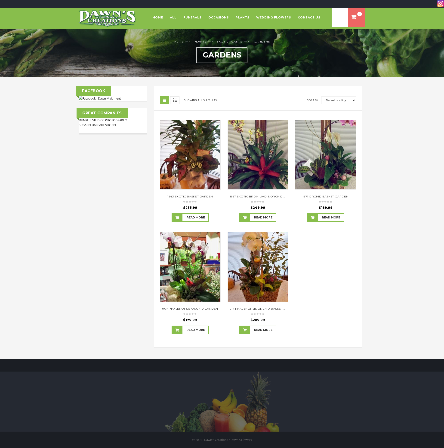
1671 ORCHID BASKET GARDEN (325, 196)
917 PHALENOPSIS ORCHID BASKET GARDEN (263, 308)
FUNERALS (192, 17)
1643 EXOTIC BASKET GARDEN (190, 196)
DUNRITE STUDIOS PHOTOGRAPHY (103, 120)
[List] (174, 100)
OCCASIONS (218, 17)
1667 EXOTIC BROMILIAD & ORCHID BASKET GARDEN (270, 196)
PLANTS (242, 17)
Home (158, 17)
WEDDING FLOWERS (273, 17)
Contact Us (309, 17)
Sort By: (313, 100)
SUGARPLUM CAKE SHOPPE (98, 125)
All (173, 17)
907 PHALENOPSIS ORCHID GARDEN (190, 308)
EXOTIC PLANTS (229, 41)
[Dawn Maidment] (100, 98)
